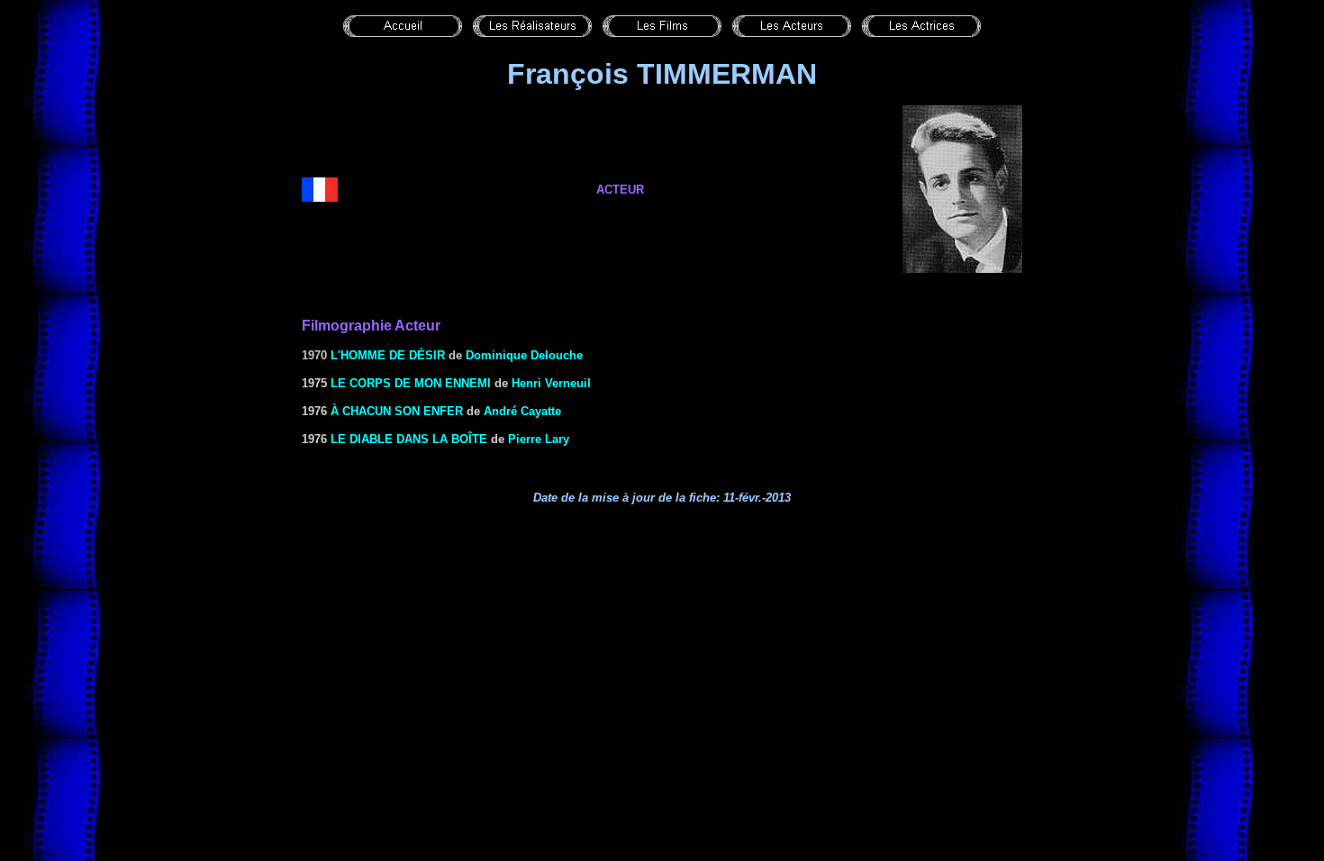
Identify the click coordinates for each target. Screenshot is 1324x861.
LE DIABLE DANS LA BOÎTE (409, 439)
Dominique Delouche (524, 355)
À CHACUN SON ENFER (397, 411)
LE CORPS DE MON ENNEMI (411, 383)
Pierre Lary (538, 439)
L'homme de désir (388, 355)
